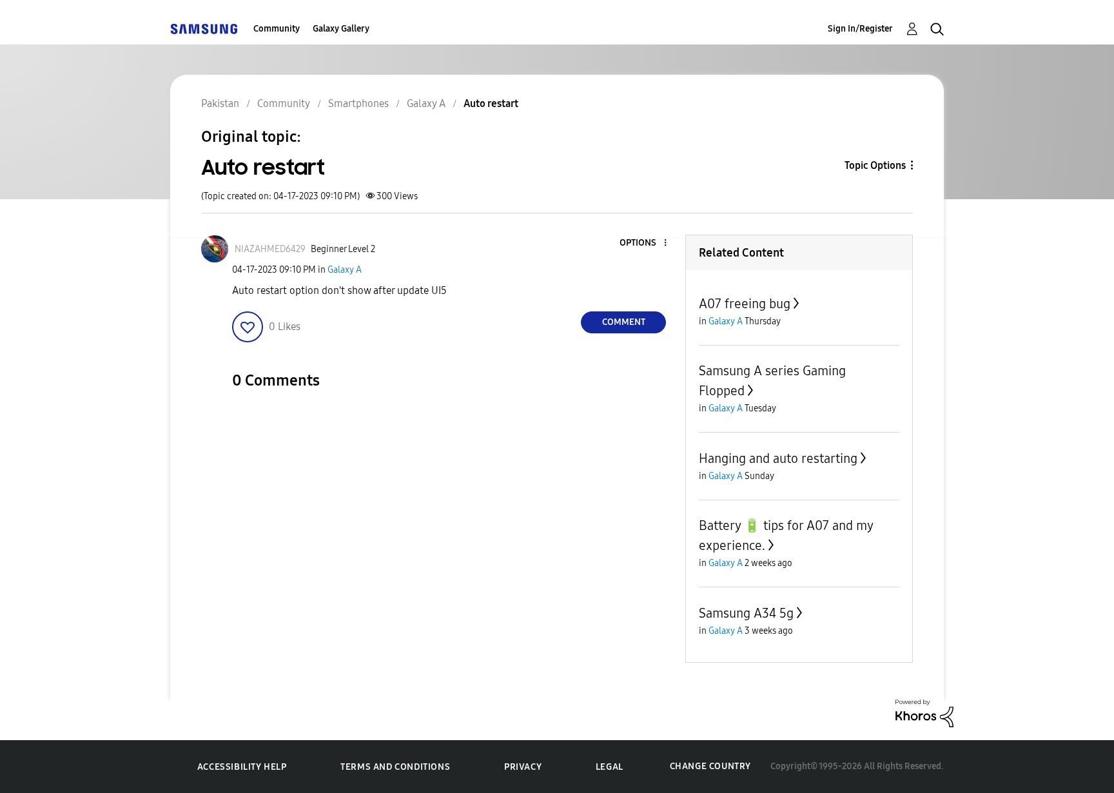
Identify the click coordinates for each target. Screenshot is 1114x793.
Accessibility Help (242, 766)
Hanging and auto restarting (778, 458)
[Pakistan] (203, 29)
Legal (609, 766)
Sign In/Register (860, 28)
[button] (644, 243)
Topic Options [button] (875, 165)
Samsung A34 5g (746, 613)
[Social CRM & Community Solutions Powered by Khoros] (924, 713)
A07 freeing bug (744, 303)
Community (276, 28)
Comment (623, 322)
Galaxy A (344, 269)
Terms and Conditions (395, 766)
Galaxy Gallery (341, 28)
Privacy (523, 766)
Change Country (710, 766)
